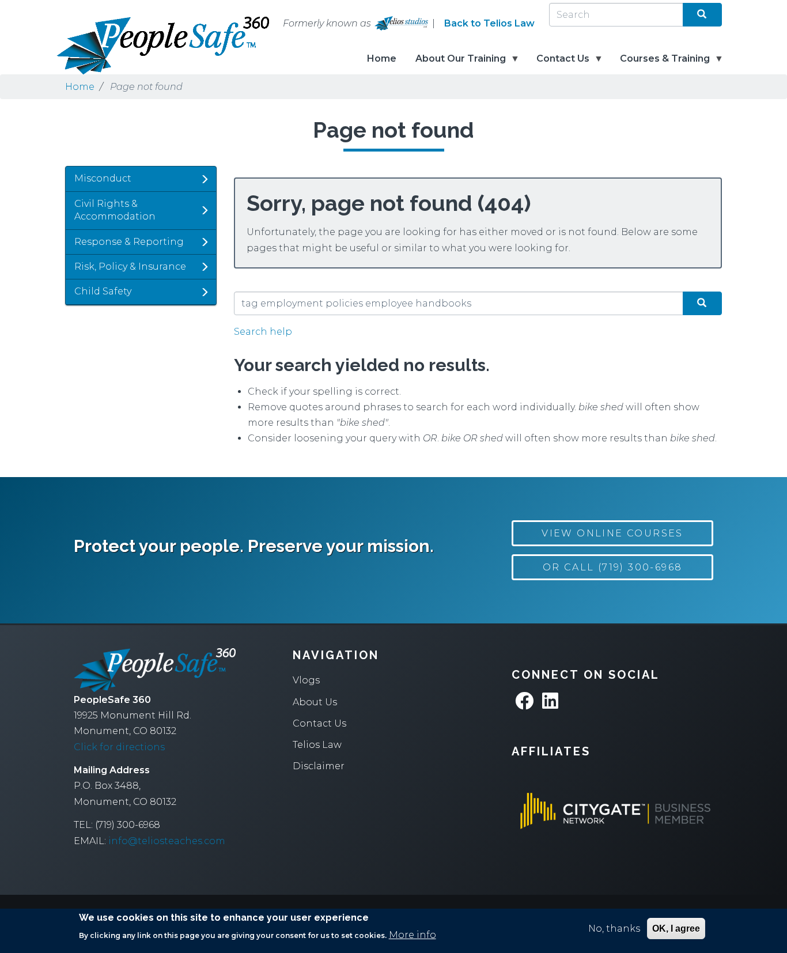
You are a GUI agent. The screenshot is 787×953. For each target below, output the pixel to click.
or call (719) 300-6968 (613, 567)
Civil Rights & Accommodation (115, 210)
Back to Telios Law (489, 23)
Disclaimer (319, 766)
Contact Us (558, 63)
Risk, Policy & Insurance (130, 266)
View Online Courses (612, 533)
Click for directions (119, 747)
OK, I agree (676, 928)
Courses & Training (660, 63)
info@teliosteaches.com (166, 840)
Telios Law (317, 744)
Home (381, 58)
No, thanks (614, 928)
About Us (315, 702)
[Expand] (204, 179)
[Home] (122, 45)
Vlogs (306, 680)
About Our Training (456, 63)
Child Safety (102, 291)
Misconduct (102, 178)
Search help (263, 331)
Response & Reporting (129, 241)
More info (412, 934)
